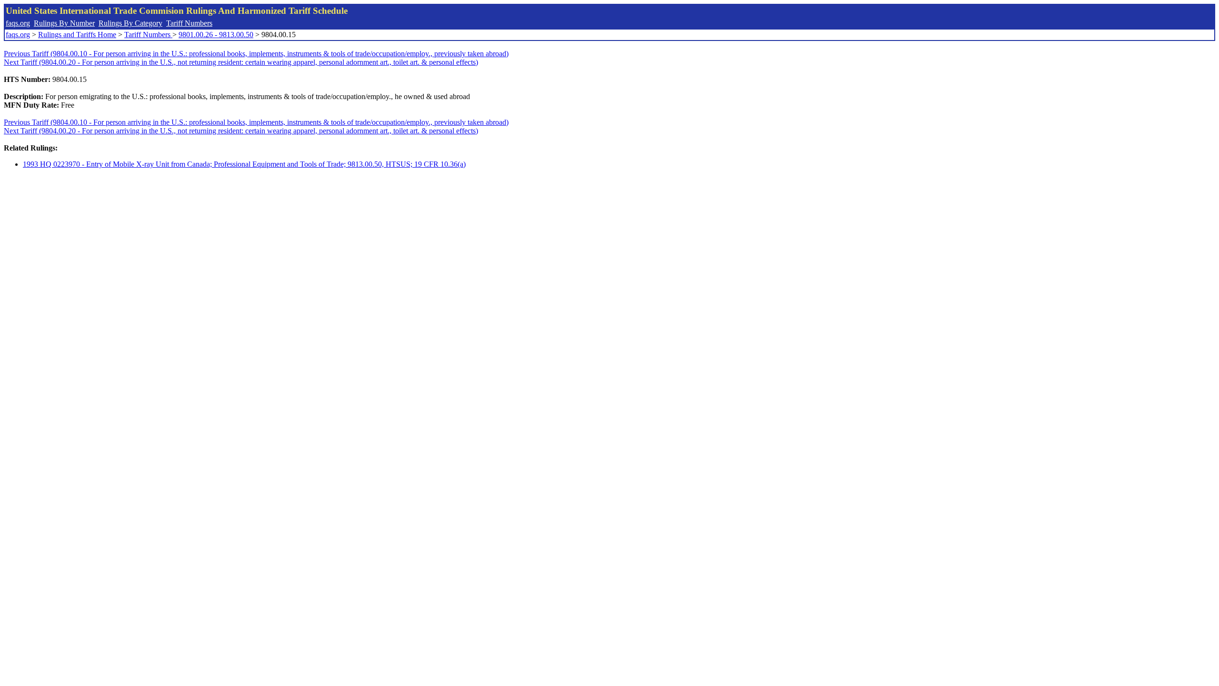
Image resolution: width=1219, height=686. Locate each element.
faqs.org (18, 23)
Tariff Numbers (189, 23)
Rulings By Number (64, 23)
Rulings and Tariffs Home (77, 34)
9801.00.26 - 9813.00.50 (216, 34)
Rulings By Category (130, 23)
